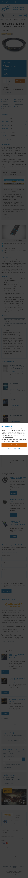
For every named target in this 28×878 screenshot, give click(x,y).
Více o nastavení (9, 437)
